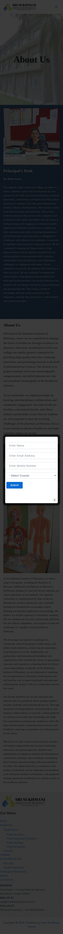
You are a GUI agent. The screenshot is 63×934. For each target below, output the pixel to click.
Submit (14, 485)
